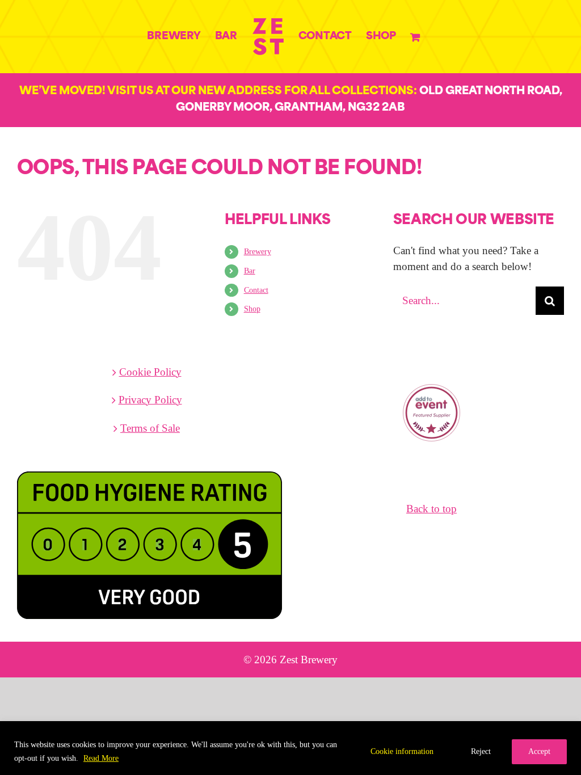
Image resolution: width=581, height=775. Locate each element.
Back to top (431, 509)
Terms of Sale (150, 428)
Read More (101, 758)
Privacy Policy (150, 400)
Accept (539, 751)
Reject (481, 751)
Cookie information (402, 751)
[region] (290, 748)
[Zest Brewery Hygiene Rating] (149, 469)
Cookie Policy (150, 372)
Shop (252, 309)
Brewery (257, 251)
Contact (256, 290)
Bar (249, 271)
